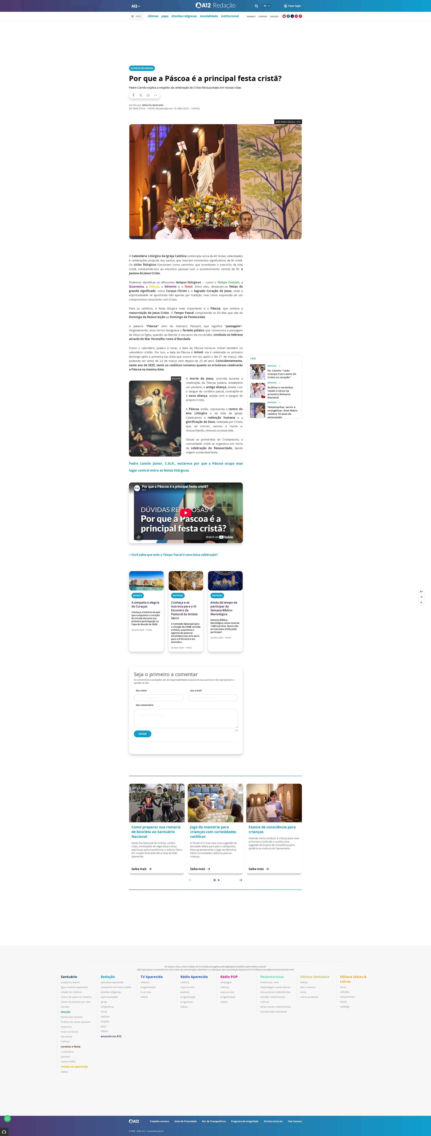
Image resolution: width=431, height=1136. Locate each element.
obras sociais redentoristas (275, 1006)
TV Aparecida (152, 976)
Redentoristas (272, 976)
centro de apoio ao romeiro (76, 997)
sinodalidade (209, 16)
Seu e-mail (196, 690)
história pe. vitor (269, 982)
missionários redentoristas (275, 992)
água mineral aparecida (74, 987)
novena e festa (70, 1046)
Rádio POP (229, 976)
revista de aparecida (74, 1066)
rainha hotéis (68, 1061)
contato (262, 16)
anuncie (251, 16)
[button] (215, 880)
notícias (65, 1041)
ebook (343, 1001)
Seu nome (141, 690)
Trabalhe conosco (159, 1121)
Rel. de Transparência (214, 1121)
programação (148, 987)
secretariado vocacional (273, 1011)
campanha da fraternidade (116, 987)
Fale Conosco (295, 1121)
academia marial (70, 982)
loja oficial (66, 1036)
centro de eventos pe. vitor (76, 1001)
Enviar (143, 733)
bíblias (304, 982)
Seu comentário (144, 705)
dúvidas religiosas (184, 16)
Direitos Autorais (273, 1121)
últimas (153, 16)
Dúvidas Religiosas (142, 68)
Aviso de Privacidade (185, 1121)
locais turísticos (69, 1031)
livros (303, 992)
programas (186, 1001)
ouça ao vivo (187, 987)
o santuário (67, 1051)
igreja (104, 1001)
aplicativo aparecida (112, 982)
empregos (226, 982)
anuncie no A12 (111, 1036)
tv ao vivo (146, 992)
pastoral (65, 1056)
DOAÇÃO (274, 16)
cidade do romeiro (71, 992)
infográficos (107, 1006)
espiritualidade (109, 997)
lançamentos (347, 996)
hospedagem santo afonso (275, 987)
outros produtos (309, 997)
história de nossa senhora (75, 1021)
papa (165, 16)
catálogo (345, 1006)
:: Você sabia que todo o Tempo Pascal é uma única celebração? (173, 555)
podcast (184, 992)
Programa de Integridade (244, 1121)
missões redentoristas (272, 997)
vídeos (64, 1071)
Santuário (69, 976)
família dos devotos (72, 1017)
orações (105, 1021)
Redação (108, 976)
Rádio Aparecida (194, 976)
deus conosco (308, 987)
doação (66, 1012)
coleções (345, 991)
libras (104, 1011)
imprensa (66, 1026)
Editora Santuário (314, 976)
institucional (230, 16)
